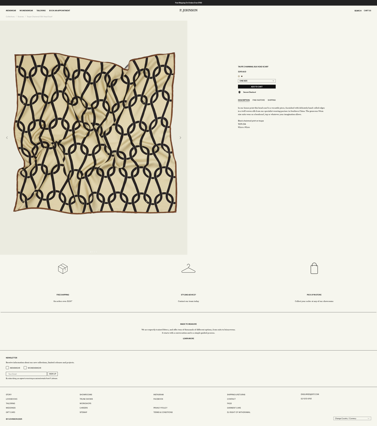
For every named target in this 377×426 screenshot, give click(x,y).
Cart (366, 10)
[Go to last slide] (7, 138)
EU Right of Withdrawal (238, 412)
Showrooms (86, 394)
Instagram (158, 394)
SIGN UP (52, 374)
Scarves (21, 17)
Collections (10, 17)
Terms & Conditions (163, 412)
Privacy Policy (160, 408)
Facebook (158, 399)
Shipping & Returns (236, 394)
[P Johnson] (188, 10)
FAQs (229, 403)
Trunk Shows (86, 399)
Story (8, 394)
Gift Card (10, 412)
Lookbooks (11, 399)
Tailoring (10, 403)
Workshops (85, 403)
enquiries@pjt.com (310, 394)
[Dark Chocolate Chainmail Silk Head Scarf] (241, 76)
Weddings (10, 408)
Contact (231, 399)
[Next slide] (180, 138)
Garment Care (234, 408)
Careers (84, 408)
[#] (153, 403)
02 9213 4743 (306, 399)
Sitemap (83, 412)
